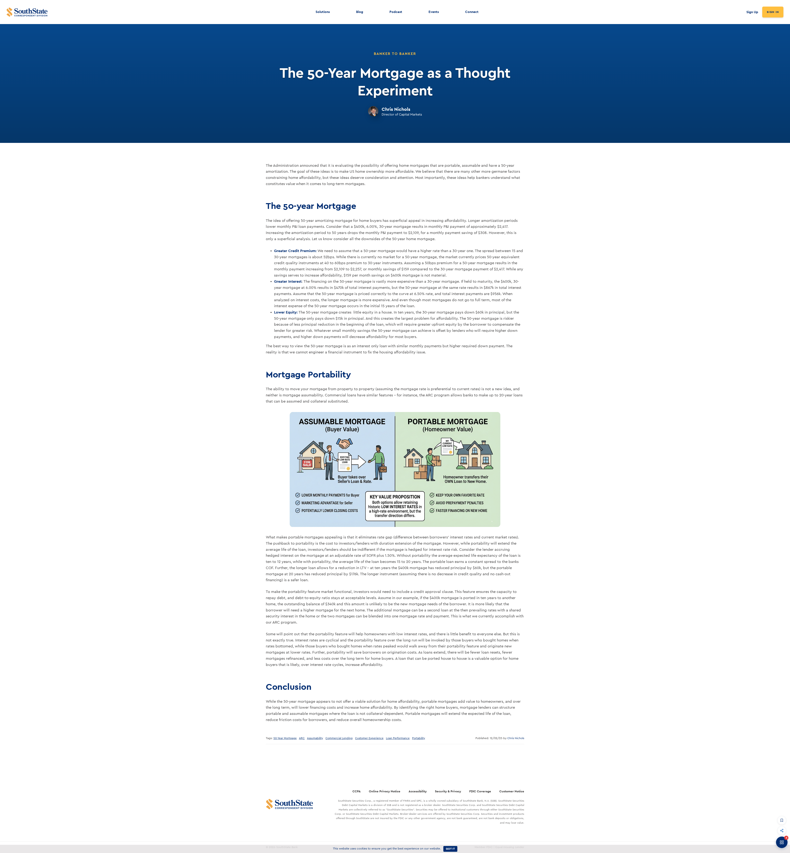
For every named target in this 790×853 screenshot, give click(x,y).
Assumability (315, 738)
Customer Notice (511, 791)
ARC (302, 738)
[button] (781, 820)
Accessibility (418, 791)
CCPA (356, 791)
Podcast (395, 12)
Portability (418, 738)
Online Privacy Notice (384, 791)
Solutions (323, 12)
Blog (359, 12)
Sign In (773, 12)
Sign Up (752, 12)
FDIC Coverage (480, 791)
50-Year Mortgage (285, 738)
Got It (450, 849)
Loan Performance (398, 738)
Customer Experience (369, 738)
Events (434, 12)
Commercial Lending (339, 738)
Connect (472, 12)
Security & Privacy (448, 791)
